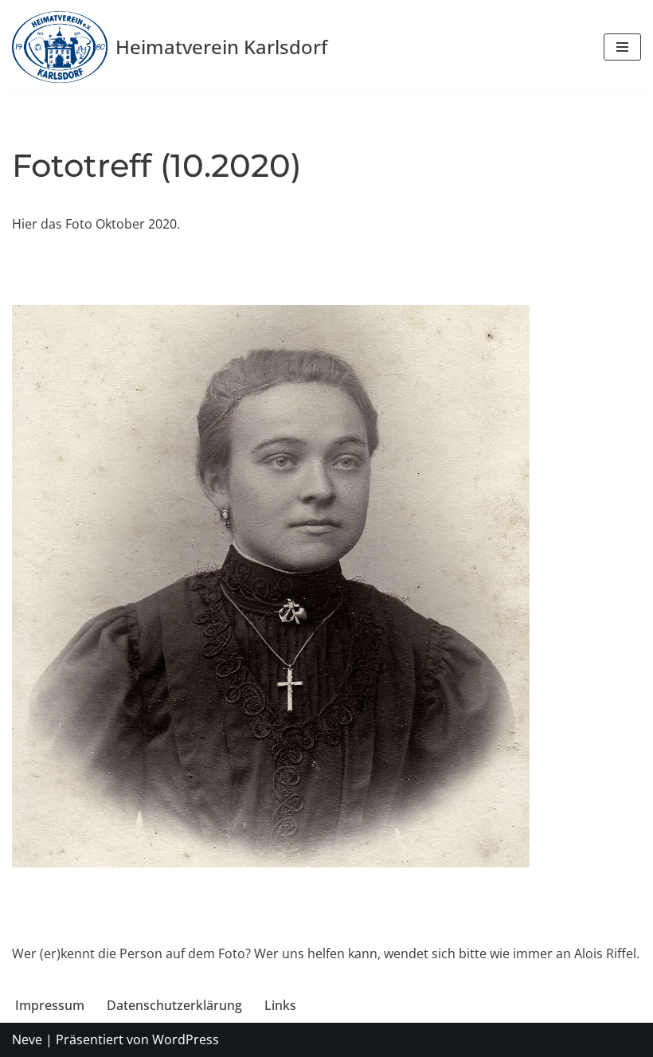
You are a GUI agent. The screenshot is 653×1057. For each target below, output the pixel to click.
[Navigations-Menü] (622, 47)
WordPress (185, 1039)
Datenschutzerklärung (174, 1005)
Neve (27, 1039)
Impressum (49, 1005)
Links (280, 1005)
